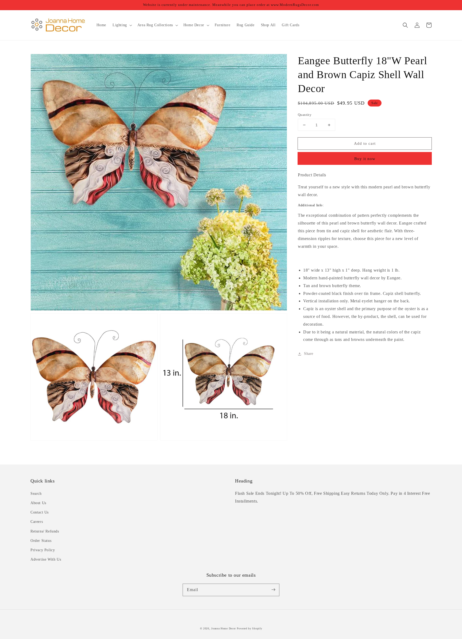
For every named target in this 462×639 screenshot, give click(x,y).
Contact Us (39, 512)
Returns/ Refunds (44, 531)
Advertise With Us (45, 559)
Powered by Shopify (249, 628)
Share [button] (308, 354)
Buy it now (364, 159)
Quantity (304, 115)
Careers (36, 522)
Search (36, 494)
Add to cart (365, 143)
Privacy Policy (42, 550)
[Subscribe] (273, 590)
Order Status (40, 541)
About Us (38, 503)
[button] (405, 25)
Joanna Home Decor (223, 628)
